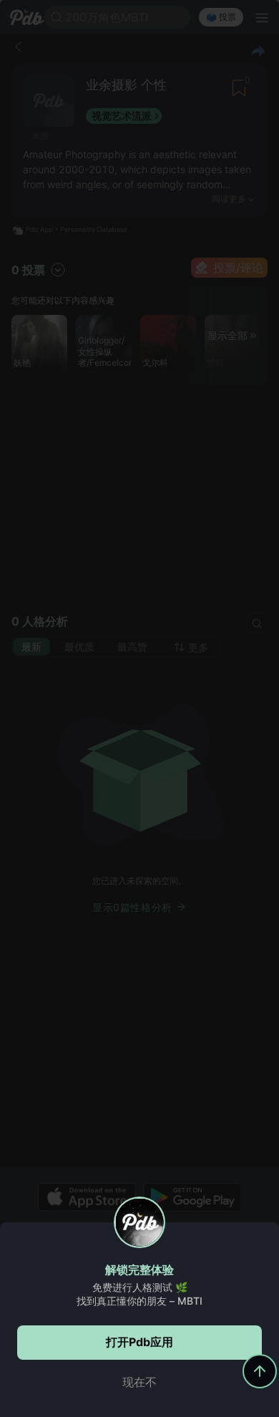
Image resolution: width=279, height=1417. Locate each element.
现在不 (139, 1382)
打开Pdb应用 (139, 1342)
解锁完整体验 (139, 1269)
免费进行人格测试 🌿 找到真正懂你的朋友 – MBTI (139, 1294)
